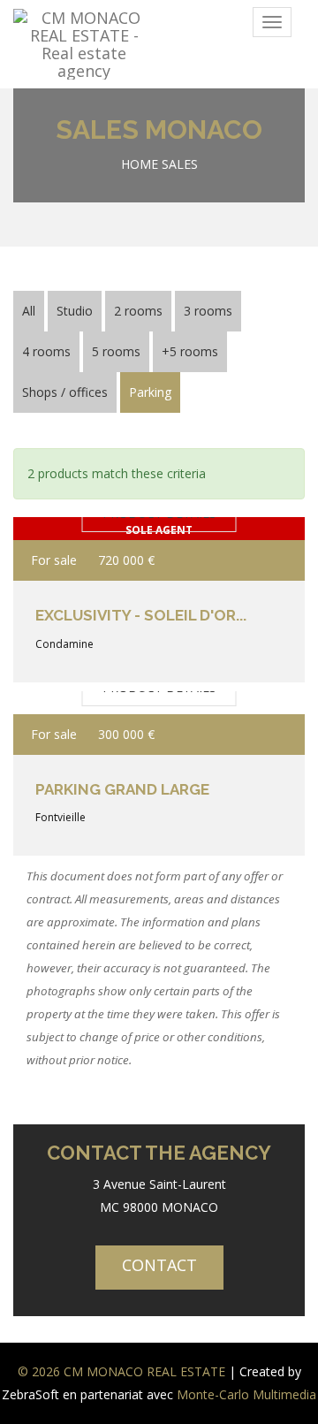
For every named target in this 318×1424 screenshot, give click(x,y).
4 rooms (46, 351)
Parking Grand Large (122, 789)
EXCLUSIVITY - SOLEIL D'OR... (140, 615)
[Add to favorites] (267, 560)
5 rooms (116, 351)
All (28, 310)
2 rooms (138, 310)
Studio (75, 310)
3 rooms (208, 310)
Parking (150, 392)
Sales (180, 164)
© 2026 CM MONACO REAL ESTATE (121, 1371)
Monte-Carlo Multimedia (246, 1394)
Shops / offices (65, 392)
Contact (159, 1265)
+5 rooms (190, 351)
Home (139, 164)
